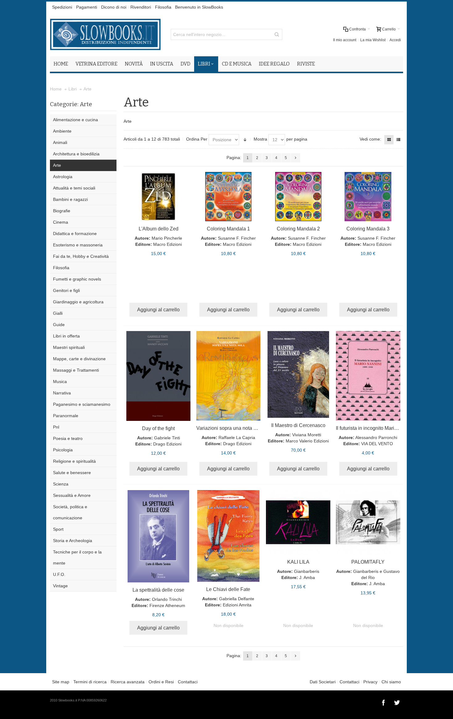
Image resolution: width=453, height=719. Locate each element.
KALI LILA (298, 562)
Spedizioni (62, 7)
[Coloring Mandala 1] (228, 196)
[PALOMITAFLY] (368, 522)
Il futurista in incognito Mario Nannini (375, 428)
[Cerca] (276, 34)
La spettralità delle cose (158, 590)
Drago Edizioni (167, 443)
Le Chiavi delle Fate (228, 589)
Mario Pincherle (167, 238)
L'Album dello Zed (158, 228)
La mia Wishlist (373, 40)
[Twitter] (397, 701)
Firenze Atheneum (167, 605)
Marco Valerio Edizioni (307, 440)
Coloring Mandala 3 (368, 228)
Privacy (370, 681)
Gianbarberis (306, 571)
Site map (60, 681)
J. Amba (307, 577)
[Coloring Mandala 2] (298, 196)
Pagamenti (86, 7)
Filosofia (163, 7)
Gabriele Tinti (167, 437)
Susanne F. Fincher (237, 238)
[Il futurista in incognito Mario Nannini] (368, 376)
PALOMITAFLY (368, 562)
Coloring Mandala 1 (228, 228)
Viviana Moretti (306, 434)
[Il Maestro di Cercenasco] (298, 374)
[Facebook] (384, 701)
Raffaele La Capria (236, 437)
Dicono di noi (113, 7)
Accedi (395, 40)
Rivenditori (140, 7)
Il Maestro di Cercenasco (298, 425)
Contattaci (188, 681)
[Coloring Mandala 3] (368, 196)
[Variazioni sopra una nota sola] (228, 376)
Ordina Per (196, 139)
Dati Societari (323, 681)
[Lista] (398, 139)
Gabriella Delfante (236, 598)
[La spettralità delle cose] (158, 536)
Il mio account (344, 40)
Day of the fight (158, 428)
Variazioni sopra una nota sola (229, 428)
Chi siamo (391, 681)
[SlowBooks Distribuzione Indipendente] (105, 34)
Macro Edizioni (167, 244)
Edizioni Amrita (237, 604)
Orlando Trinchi (167, 599)
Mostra (260, 139)
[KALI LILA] (298, 522)
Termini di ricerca (90, 681)
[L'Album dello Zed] (158, 196)
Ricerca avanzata (128, 681)
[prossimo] (295, 157)
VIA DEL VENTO (377, 443)
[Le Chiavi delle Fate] (228, 536)
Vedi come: (370, 139)
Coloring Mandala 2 (298, 228)
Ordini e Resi (161, 681)
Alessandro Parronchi (376, 437)
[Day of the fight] (158, 376)
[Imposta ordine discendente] (245, 139)
